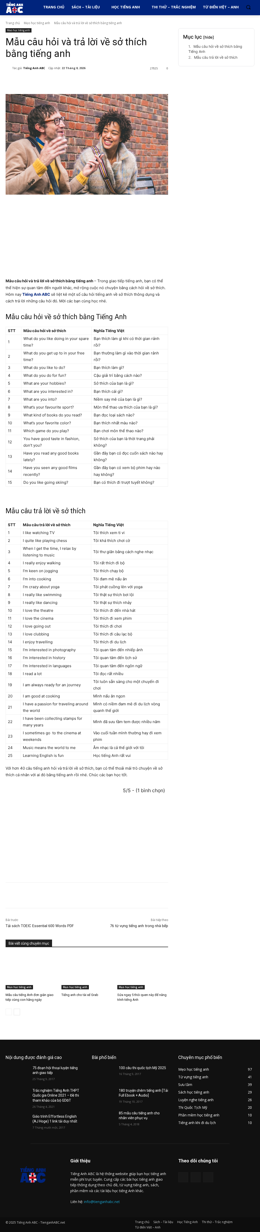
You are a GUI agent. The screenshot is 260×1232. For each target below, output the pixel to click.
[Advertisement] (87, 236)
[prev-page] (9, 1012)
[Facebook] (44, 81)
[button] (248, 7)
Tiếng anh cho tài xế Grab (79, 995)
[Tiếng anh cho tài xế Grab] (86, 971)
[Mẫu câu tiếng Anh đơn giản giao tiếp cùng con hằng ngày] (31, 971)
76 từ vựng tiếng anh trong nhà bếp (139, 926)
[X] (56, 81)
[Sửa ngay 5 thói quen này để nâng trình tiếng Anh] (142, 971)
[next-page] (17, 1012)
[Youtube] (208, 1177)
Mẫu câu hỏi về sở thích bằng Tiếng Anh (215, 49)
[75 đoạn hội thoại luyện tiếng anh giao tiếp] (17, 1074)
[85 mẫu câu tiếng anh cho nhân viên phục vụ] (103, 1119)
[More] (91, 81)
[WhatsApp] (79, 81)
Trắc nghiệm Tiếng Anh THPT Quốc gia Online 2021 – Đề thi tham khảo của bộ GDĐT (55, 1095)
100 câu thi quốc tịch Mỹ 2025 (142, 1068)
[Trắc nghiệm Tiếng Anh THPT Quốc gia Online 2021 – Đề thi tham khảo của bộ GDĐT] (17, 1096)
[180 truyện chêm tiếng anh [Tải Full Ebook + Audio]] (103, 1096)
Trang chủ (13, 23)
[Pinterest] (67, 81)
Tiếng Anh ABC (34, 68)
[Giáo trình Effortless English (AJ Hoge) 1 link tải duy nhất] (17, 1122)
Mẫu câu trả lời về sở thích (215, 57)
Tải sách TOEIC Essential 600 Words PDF (40, 926)
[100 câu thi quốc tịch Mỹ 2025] (103, 1074)
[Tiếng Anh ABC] (9, 68)
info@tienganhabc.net (102, 1201)
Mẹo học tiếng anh (37, 23)
